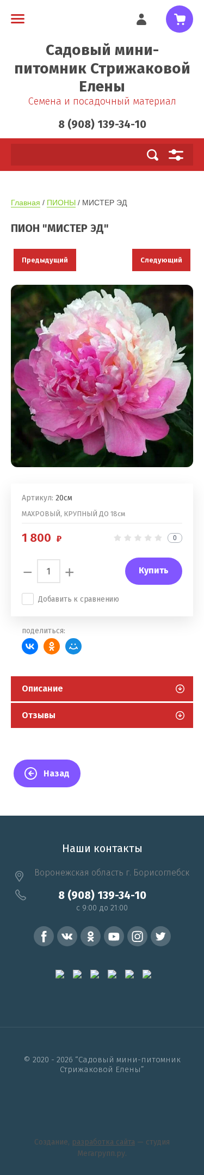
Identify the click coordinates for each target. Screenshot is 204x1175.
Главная (25, 202)
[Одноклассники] (52, 646)
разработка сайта (103, 1142)
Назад (57, 773)
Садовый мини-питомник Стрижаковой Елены (102, 68)
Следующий (161, 260)
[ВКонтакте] (30, 646)
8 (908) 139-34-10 (102, 124)
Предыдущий (45, 260)
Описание (42, 688)
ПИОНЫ (61, 202)
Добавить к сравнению (78, 599)
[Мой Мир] (73, 646)
